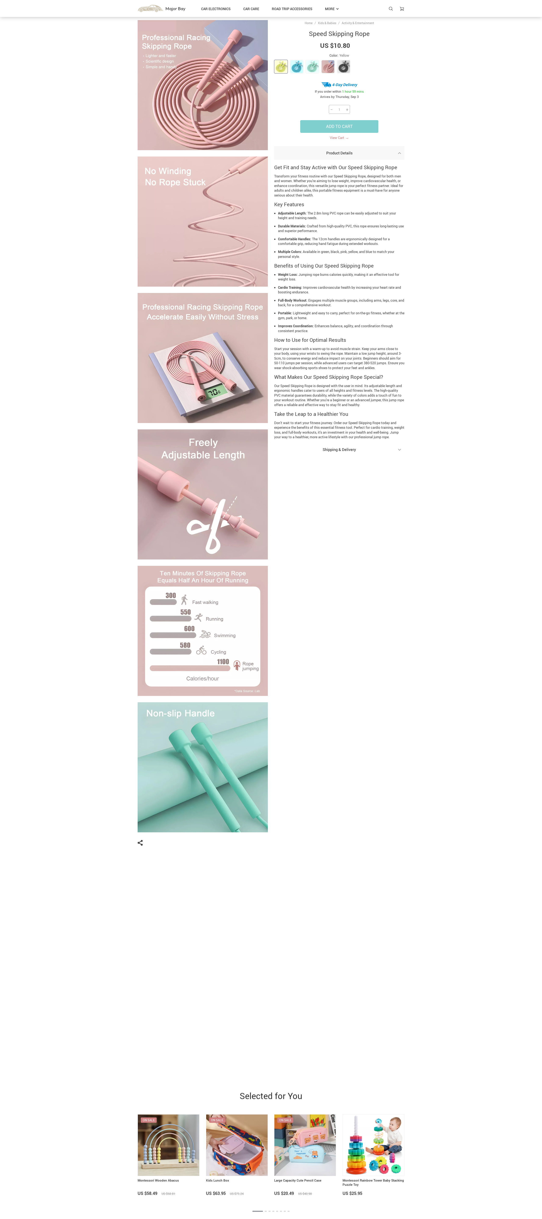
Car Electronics (216, 9)
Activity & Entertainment (358, 23)
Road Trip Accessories (292, 9)
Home (308, 23)
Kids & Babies (327, 23)
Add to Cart (339, 126)
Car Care (251, 9)
